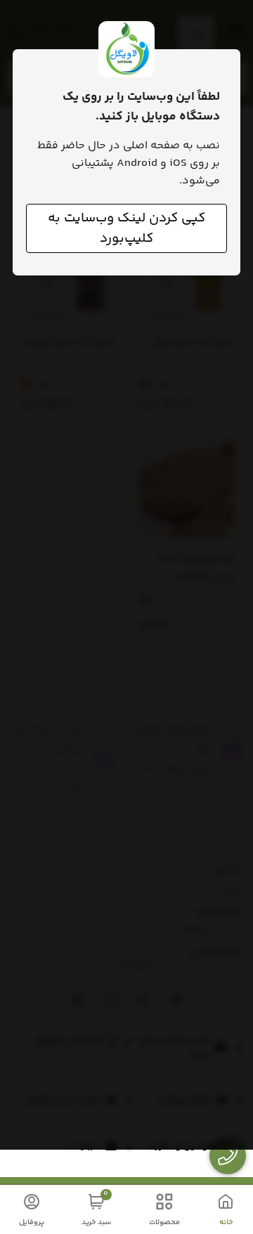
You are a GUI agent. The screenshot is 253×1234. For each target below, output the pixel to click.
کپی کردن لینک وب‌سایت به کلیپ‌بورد (126, 228)
